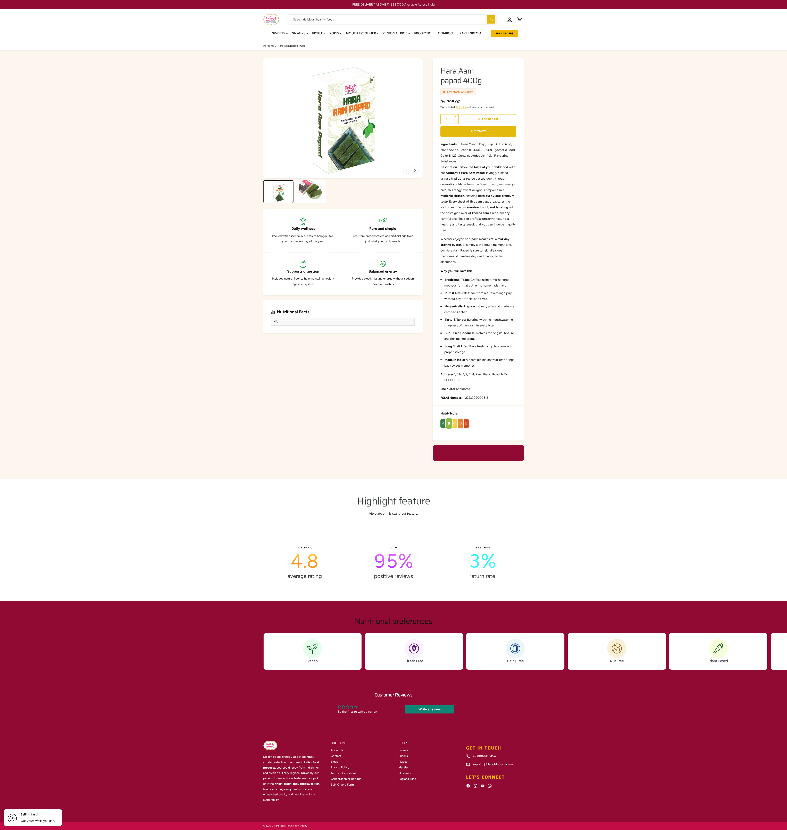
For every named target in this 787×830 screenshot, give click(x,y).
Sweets (278, 33)
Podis (334, 33)
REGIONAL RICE (395, 33)
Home (270, 45)
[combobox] (392, 19)
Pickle (317, 33)
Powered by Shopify (297, 825)
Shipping (461, 107)
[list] (393, 562)
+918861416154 (484, 756)
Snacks (299, 33)
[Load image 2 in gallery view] (310, 191)
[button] (520, 19)
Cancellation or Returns (346, 779)
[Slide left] (406, 170)
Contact (336, 756)
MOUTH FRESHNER (361, 33)
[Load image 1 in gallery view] (278, 191)
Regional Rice (407, 779)
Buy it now (478, 131)
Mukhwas (404, 773)
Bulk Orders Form (342, 784)
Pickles (402, 761)
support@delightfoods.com (493, 764)
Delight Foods (278, 825)
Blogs (334, 761)
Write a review (430, 709)
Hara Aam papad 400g (291, 45)
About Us (337, 750)
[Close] (58, 814)
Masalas (403, 767)
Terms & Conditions (343, 773)
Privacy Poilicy (340, 767)
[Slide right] (415, 170)
